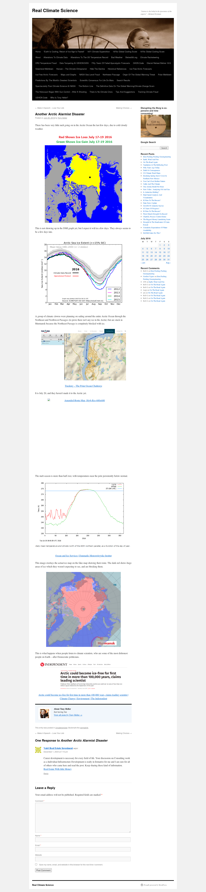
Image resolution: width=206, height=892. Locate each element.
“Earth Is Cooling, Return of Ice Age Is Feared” (64, 51)
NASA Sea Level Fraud (89, 74)
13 (152, 252)
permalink (84, 727)
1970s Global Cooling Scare (125, 51)
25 (143, 259)
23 (164, 256)
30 (164, 259)
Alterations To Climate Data (56, 57)
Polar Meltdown (164, 74)
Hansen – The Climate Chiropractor (71, 68)
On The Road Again (150, 162)
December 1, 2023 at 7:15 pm (56, 751)
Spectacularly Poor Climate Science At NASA (55, 86)
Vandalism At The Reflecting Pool (155, 165)
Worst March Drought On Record (155, 214)
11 (143, 252)
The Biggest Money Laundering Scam (156, 219)
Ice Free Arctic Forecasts (141, 68)
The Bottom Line (86, 86)
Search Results (123, 80)
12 (147, 252)
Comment (39, 801)
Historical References (117, 68)
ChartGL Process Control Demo (154, 216)
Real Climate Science (55, 10)
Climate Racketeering (149, 57)
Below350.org (131, 57)
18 (143, 256)
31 (169, 259)
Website (38, 855)
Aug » (168, 262)
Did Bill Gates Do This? (151, 233)
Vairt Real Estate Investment (58, 748)
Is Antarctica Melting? (151, 192)
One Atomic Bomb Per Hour (153, 186)
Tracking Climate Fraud (148, 91)
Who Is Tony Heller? (59, 97)
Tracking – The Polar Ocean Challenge (83, 385)
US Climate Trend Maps (151, 173)
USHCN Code (41, 97)
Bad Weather (116, 57)
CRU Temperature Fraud (46, 63)
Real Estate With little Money (58, 768)
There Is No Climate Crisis (101, 91)
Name (38, 835)
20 (152, 256)
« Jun (143, 262)
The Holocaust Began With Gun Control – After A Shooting (61, 91)
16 (164, 252)
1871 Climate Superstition (98, 51)
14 (156, 252)
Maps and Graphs (68, 74)
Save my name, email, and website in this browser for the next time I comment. (71, 864)
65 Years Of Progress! (151, 208)
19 (147, 256)
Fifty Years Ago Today (151, 167)
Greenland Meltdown (44, 68)
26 (147, 259)
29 (160, 259)
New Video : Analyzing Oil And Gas (156, 189)
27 (152, 259)
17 (169, 252)
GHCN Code (138, 63)
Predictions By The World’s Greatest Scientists (56, 80)
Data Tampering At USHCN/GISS (74, 63)
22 (160, 256)
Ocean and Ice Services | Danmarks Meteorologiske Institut (83, 555)
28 (156, 259)
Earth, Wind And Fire (151, 159)
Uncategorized (61, 727)
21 (156, 256)
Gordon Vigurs (148, 276)
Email (38, 845)
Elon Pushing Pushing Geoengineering (157, 156)
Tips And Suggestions (125, 91)
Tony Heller (62, 118)
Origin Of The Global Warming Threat (139, 74)
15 (160, 252)
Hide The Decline (97, 68)
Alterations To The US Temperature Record (89, 57)
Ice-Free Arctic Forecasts (46, 74)
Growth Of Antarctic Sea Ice (153, 205)
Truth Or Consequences (151, 170)
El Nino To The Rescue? (151, 200)
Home (38, 51)
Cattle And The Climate (151, 184)
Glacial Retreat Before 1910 (159, 63)
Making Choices (124, 108)
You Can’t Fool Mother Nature (154, 181)
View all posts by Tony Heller (68, 714)
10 (169, 248)
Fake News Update (150, 203)
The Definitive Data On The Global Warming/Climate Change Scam (125, 86)
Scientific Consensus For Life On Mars (97, 80)
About (38, 57)
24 (169, 256)
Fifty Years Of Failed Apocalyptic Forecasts (111, 63)
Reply (46, 773)
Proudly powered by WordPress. (155, 885)
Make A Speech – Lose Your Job (49, 108)
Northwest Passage (111, 74)
